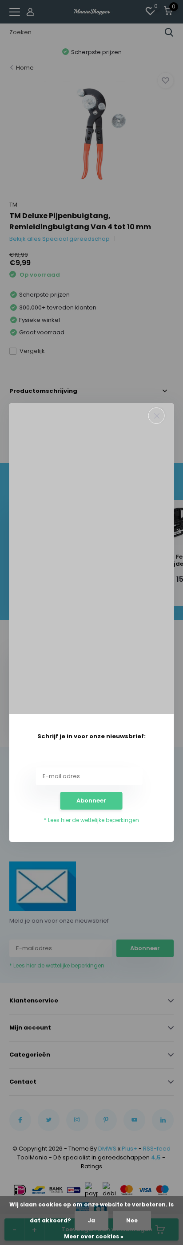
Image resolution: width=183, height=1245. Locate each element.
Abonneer (91, 800)
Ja (91, 1220)
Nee (132, 1220)
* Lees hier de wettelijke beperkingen (91, 820)
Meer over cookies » (93, 1236)
